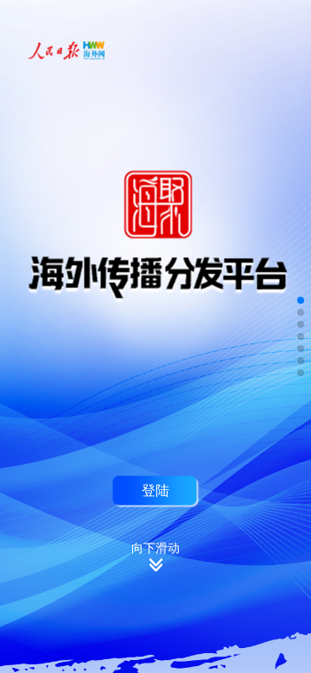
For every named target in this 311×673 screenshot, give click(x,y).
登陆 (155, 490)
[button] (300, 300)
